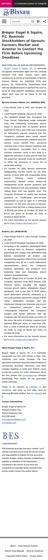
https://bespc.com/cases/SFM (23, 223)
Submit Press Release (14, 551)
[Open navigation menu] (4, 21)
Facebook (6, 390)
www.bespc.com (9, 423)
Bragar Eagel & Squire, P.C (18, 68)
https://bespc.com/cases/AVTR (24, 339)
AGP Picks (6, 4)
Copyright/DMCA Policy (16, 556)
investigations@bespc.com (14, 419)
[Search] (32, 21)
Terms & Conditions (34, 551)
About (13, 546)
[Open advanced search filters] (38, 21)
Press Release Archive (28, 546)
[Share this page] (44, 21)
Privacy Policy (36, 556)
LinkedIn (33, 387)
